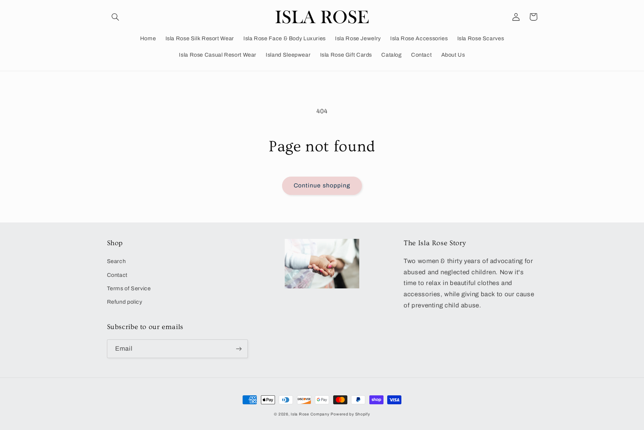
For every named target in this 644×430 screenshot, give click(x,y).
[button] (115, 16)
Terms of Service (129, 288)
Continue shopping (322, 185)
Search (116, 261)
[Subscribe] (238, 348)
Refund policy (124, 302)
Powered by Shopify (350, 414)
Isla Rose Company (310, 414)
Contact (117, 275)
